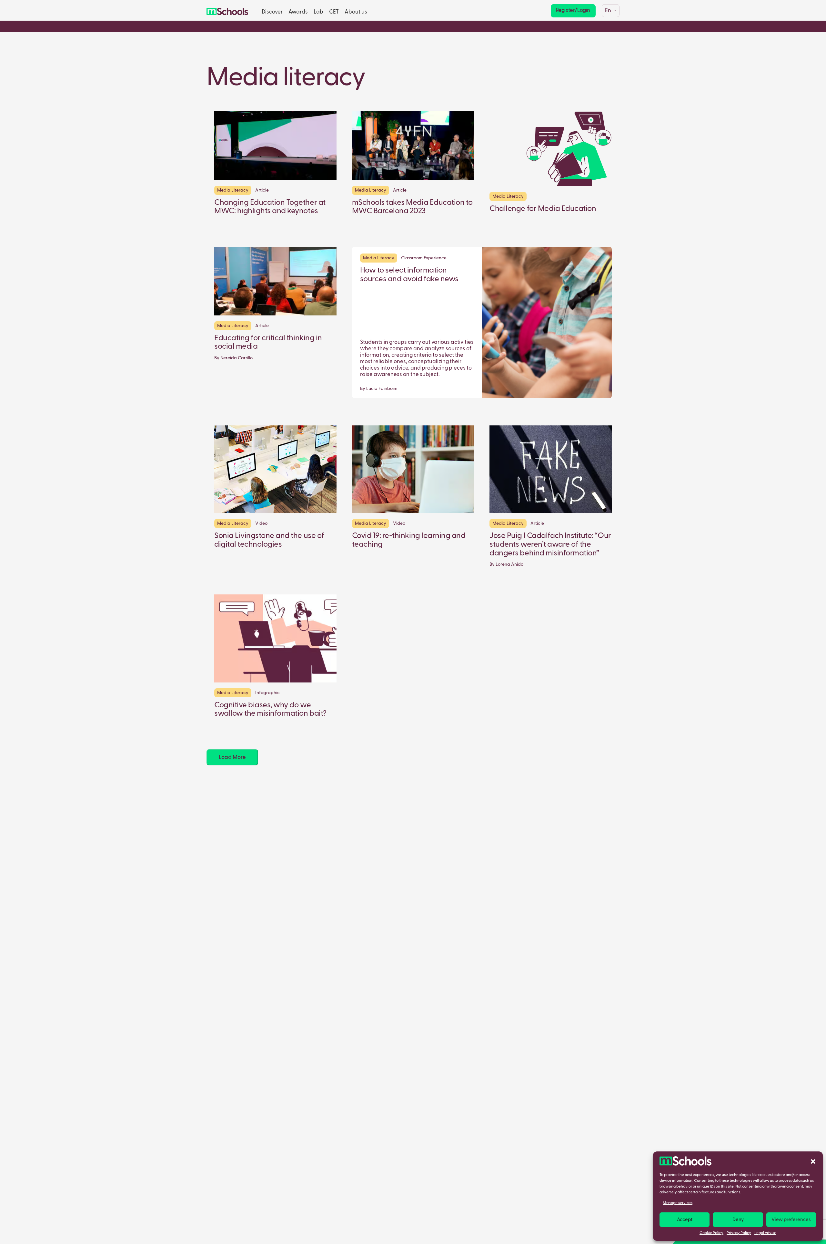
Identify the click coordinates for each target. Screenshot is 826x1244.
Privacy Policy (739, 1233)
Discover (272, 12)
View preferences (791, 1219)
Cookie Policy (711, 1233)
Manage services (677, 1203)
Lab (318, 12)
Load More (232, 757)
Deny (738, 1219)
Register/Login (573, 10)
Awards (298, 12)
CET (334, 12)
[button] (813, 1161)
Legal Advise (765, 1233)
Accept (684, 1219)
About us (356, 12)
